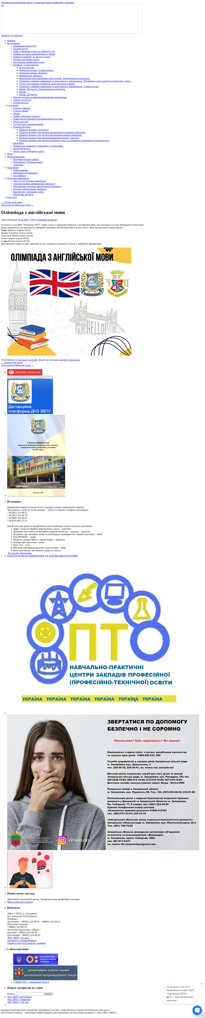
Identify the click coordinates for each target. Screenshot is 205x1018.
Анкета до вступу (22, 100)
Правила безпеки (22, 127)
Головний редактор (47, 219)
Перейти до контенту (12, 35)
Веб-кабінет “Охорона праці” (28, 162)
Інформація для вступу (24, 46)
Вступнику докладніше (20, 553)
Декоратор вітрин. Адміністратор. (36, 70)
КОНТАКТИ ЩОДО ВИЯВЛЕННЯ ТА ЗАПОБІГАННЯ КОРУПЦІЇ (42, 556)
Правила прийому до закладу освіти (31, 57)
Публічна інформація (18, 178)
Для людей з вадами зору (27, 372)
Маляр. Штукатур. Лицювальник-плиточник (42, 89)
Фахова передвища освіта (26, 59)
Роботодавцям (20, 170)
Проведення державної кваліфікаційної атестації (38, 119)
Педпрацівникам (15, 156)
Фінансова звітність (23, 194)
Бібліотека (18, 143)
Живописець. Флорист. (31, 75)
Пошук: (11, 993)
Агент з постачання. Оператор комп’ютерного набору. (47, 84)
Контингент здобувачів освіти (28, 192)
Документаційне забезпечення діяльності (34, 183)
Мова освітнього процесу (20, 902)
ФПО (10, 154)
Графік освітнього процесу (27, 116)
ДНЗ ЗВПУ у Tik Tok (18, 1002)
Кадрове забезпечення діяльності (30, 189)
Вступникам (13, 43)
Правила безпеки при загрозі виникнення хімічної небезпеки (50, 135)
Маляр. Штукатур (28, 94)
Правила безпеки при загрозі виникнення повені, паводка (49, 138)
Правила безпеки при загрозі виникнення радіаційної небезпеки (52, 132)
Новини (11, 40)
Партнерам (12, 167)
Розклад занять (20, 111)
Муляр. (22, 92)
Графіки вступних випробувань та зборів (34, 54)
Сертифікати (19, 175)
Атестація (18, 165)
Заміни (16, 113)
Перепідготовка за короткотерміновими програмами (40, 97)
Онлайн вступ (20, 48)
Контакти (12, 197)
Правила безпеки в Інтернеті (34, 129)
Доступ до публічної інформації (29, 181)
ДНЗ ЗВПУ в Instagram (18, 999)
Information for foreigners (25, 173)
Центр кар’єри (26, 67)
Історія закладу (21, 102)
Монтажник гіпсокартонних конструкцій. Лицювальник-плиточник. (54, 78)
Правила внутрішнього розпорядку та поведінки (38, 146)
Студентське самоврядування (28, 124)
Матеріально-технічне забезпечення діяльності (37, 186)
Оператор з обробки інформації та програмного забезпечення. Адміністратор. (59, 86)
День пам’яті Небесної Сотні (17, 205)
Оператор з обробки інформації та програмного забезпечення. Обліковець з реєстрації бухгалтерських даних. (75, 81)
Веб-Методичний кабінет (26, 159)
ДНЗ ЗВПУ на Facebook (19, 996)
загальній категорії (27, 360)
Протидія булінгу (22, 148)
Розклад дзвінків (21, 108)
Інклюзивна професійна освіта (28, 62)
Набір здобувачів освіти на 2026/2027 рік (34, 51)
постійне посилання (69, 360)
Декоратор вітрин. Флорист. (33, 73)
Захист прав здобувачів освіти (28, 151)
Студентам (12, 105)
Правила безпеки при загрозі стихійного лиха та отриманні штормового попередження (64, 140)
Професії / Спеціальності (26, 65)
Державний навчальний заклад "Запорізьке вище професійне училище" (37, 2)
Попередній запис (12, 202)
